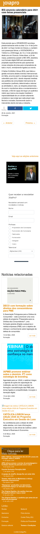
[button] (37, 3)
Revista (4, 509)
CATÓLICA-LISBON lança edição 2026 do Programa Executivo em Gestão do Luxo (19, 417)
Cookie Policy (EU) (27, 517)
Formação (5, 521)
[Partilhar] (15, 108)
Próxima (30, 122)
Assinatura (5, 513)
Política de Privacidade (28, 521)
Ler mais (32, 335)
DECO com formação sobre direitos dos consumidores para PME (18, 308)
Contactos (5, 517)
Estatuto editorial (7, 525)
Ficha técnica (25, 513)
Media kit (24, 509)
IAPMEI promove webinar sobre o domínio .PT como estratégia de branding (17, 374)
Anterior (7, 122)
